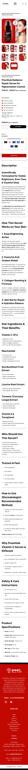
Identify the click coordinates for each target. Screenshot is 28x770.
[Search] (23, 3)
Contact (14, 720)
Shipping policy (14, 726)
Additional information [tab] (14, 158)
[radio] (5, 116)
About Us (14, 718)
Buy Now (18, 126)
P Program (14, 730)
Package (4, 113)
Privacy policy (14, 722)
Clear (3, 118)
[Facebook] (6, 702)
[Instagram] (11, 702)
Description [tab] (14, 155)
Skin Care (11, 136)
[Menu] (25, 3)
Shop (14, 716)
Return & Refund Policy (14, 724)
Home (14, 714)
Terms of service (14, 728)
